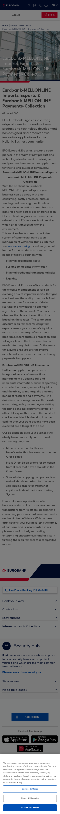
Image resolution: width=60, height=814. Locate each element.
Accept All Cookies (30, 807)
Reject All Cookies (30, 798)
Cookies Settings (30, 789)
